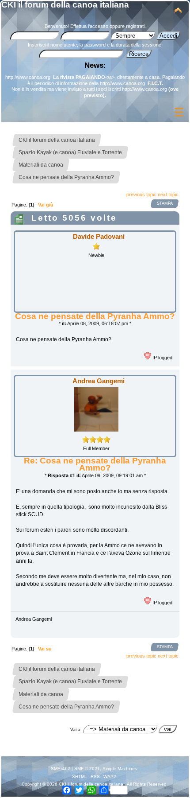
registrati (135, 26)
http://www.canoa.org (27, 77)
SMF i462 (60, 768)
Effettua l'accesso (89, 26)
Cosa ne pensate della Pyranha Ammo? (95, 316)
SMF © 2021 (87, 768)
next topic (168, 194)
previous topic (141, 194)
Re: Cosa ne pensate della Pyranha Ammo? (95, 464)
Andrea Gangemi (98, 381)
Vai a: (76, 729)
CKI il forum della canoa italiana (65, 4)
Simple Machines (120, 768)
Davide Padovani (99, 236)
